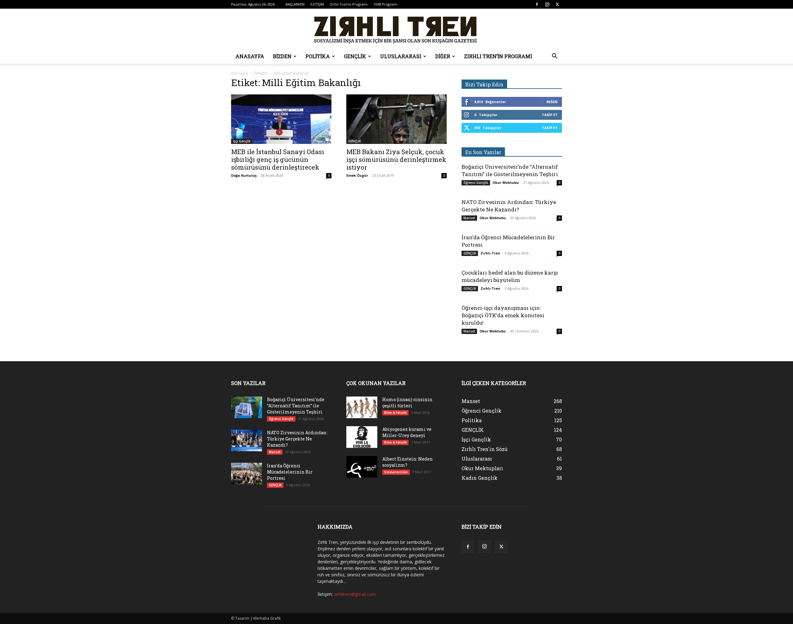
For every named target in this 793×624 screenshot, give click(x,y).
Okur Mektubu (506, 182)
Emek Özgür (357, 175)
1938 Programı (385, 4)
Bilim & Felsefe (395, 412)
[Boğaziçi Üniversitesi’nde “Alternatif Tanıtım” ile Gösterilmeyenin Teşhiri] (246, 407)
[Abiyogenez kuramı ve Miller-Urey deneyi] (361, 437)
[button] (554, 57)
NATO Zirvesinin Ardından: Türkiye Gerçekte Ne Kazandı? (509, 205)
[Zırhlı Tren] (396, 29)
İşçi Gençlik (242, 141)
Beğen (552, 101)
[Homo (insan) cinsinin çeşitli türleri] (361, 407)
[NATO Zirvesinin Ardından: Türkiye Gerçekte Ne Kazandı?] (246, 440)
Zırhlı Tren (490, 253)
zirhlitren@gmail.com (355, 594)
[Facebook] (536, 4)
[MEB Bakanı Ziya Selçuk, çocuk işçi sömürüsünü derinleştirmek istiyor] (396, 119)
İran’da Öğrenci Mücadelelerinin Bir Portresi (290, 472)
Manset (469, 218)
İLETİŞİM (317, 4)
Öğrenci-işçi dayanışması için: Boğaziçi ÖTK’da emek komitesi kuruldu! (503, 315)
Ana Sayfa (239, 73)
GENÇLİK (355, 56)
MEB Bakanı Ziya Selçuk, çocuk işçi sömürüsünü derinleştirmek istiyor (396, 159)
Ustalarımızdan (396, 472)
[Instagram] (547, 4)
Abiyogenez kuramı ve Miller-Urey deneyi (407, 432)
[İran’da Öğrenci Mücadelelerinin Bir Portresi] (246, 473)
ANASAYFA (249, 56)
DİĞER (442, 56)
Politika (317, 56)
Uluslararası (400, 56)
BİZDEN (282, 56)
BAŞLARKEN (295, 4)
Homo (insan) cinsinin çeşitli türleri (407, 402)
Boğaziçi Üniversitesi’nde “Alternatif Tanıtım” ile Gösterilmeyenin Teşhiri (510, 170)
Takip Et (550, 114)
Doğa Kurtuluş (243, 175)
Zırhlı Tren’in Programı (349, 4)
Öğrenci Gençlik (475, 182)
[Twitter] (557, 4)
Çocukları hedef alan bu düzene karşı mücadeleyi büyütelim (510, 276)
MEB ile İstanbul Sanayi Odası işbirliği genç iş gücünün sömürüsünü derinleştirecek (277, 159)
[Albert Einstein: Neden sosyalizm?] (361, 467)
